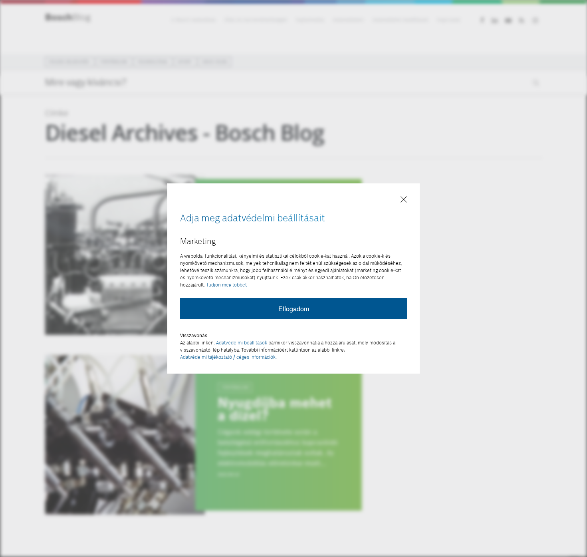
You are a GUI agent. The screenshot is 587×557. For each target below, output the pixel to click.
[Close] (404, 200)
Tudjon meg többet (226, 285)
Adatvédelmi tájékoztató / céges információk (228, 357)
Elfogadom (293, 308)
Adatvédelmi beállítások (241, 343)
